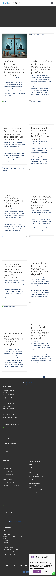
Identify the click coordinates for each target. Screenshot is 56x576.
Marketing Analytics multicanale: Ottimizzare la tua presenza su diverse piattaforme (41, 67)
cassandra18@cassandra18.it (37, 476)
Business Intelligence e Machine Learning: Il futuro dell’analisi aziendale (14, 201)
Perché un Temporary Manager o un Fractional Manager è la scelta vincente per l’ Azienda (14, 68)
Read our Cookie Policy (39, 568)
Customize (46, 571)
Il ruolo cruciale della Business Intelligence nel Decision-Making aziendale (40, 133)
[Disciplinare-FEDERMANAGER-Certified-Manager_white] (9, 427)
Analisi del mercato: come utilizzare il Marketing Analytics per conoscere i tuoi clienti (41, 202)
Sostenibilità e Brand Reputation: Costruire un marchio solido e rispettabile (40, 269)
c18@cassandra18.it (8, 400)
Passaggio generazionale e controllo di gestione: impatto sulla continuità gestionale (40, 331)
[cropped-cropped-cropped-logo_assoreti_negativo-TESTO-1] (14, 505)
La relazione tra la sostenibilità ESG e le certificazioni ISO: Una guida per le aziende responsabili (14, 270)
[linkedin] (26, 572)
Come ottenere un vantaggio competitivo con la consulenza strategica (13, 339)
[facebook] (24, 572)
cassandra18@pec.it (11, 403)
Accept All (37, 571)
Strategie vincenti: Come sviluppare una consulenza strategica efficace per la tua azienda (13, 134)
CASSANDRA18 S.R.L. (23, 565)
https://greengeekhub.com (10, 552)
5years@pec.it (9, 471)
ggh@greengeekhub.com (9, 554)
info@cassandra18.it (8, 398)
